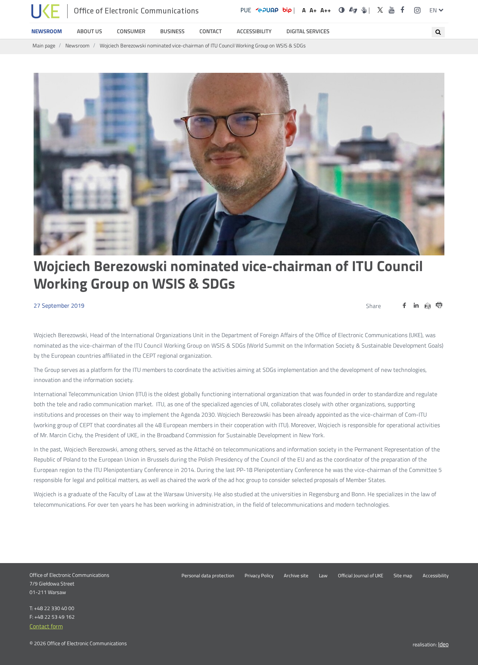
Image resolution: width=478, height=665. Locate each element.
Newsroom (46, 31)
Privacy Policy (259, 575)
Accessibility (254, 31)
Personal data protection (207, 575)
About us (89, 31)
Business (172, 31)
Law (323, 575)
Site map (403, 575)
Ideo (443, 644)
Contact (210, 31)
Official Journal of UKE (360, 575)
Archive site (296, 575)
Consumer (131, 31)
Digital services (307, 31)
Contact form (46, 626)
